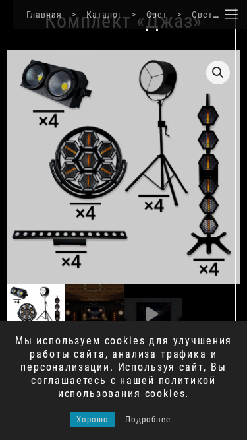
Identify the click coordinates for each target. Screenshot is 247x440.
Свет (156, 14)
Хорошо (92, 419)
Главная (44, 14)
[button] (218, 72)
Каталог (104, 14)
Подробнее (148, 419)
